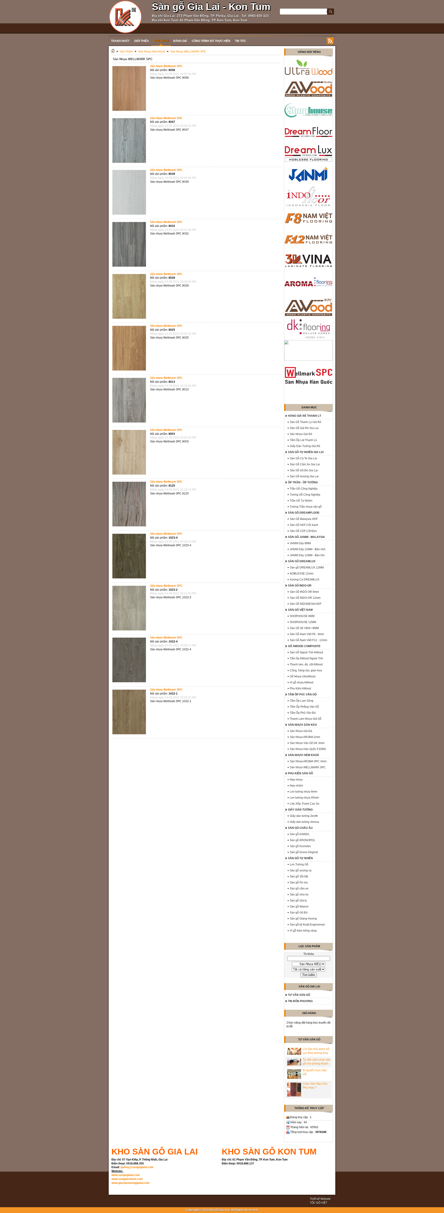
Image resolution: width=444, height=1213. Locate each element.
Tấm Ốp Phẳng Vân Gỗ (304, 706)
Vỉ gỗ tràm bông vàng (303, 930)
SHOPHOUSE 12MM (303, 622)
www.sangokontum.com (127, 1179)
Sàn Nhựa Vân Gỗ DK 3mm (307, 743)
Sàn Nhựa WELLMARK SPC (188, 51)
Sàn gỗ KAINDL (300, 834)
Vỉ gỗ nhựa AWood (301, 682)
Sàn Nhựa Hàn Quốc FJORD (308, 749)
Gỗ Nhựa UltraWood (302, 676)
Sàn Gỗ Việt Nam (300, 609)
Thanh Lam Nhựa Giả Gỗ (305, 718)
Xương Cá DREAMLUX (304, 579)
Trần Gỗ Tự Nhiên (301, 500)
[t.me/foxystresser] (125, 16)
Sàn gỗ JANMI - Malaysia (306, 537)
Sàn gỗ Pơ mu (299, 882)
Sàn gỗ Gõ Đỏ (299, 912)
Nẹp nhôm (296, 785)
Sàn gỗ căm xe (299, 888)
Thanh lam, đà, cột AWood (306, 664)
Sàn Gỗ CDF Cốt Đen (303, 531)
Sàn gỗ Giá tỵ (298, 900)
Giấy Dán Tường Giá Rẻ (305, 446)
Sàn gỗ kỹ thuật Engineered (307, 924)
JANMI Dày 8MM (300, 543)
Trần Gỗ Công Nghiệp (304, 488)
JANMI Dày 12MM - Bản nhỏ (307, 549)
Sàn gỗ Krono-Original (304, 852)
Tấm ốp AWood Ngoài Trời (306, 658)
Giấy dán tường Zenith (304, 816)
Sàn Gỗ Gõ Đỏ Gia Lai (304, 470)
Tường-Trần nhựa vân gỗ (306, 506)
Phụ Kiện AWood (300, 688)
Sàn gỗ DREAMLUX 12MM (307, 567)
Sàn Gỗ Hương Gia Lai (304, 476)
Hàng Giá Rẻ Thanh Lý (304, 415)
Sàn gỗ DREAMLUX (301, 561)
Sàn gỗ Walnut (299, 906)
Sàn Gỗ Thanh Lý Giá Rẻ (305, 422)
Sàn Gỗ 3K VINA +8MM (304, 628)
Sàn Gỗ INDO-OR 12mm (305, 597)
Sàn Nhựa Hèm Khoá (151, 51)
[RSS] (330, 41)
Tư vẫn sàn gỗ (299, 995)
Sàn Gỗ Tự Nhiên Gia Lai (306, 452)
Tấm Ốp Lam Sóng (301, 700)
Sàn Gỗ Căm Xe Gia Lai (305, 464)
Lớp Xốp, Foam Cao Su (304, 803)
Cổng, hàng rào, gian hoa (306, 670)
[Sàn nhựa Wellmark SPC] (130, 111)
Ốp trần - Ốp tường (303, 482)
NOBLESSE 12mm (301, 573)
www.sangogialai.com (125, 1175)
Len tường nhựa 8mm (303, 791)
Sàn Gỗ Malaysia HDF (304, 519)
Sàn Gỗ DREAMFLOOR (303, 512)
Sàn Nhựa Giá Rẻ (301, 434)
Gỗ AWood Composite (304, 646)
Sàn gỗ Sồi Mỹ (299, 876)
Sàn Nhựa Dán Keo (302, 724)
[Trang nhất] (113, 51)
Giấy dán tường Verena (304, 822)
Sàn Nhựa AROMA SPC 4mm (308, 761)
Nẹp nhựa (296, 779)
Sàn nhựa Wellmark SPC (166, 66)
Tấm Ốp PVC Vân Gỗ (302, 694)
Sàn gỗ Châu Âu (300, 828)
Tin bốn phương (300, 1001)
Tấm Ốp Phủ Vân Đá (303, 712)
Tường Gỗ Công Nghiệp (305, 494)
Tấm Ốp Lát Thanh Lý (303, 440)
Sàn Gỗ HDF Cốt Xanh (304, 525)
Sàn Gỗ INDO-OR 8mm (304, 591)
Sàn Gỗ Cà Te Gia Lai (303, 458)
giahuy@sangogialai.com (137, 1167)
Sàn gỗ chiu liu (299, 894)
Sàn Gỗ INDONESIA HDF (305, 603)
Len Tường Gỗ (299, 864)
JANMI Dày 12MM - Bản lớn (307, 555)
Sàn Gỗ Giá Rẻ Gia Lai (304, 428)
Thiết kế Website (320, 1199)
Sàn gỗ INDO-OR (299, 585)
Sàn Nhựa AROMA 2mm (305, 737)
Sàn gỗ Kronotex (300, 846)
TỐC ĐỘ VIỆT (318, 1202)
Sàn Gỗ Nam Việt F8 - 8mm (307, 634)
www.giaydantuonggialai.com (130, 1183)
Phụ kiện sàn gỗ (300, 773)
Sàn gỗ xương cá (300, 870)
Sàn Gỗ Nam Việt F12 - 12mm (308, 640)
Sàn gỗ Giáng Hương (303, 918)
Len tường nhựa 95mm (304, 797)
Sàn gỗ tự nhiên (300, 858)
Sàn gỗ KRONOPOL (302, 840)
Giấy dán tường (300, 809)
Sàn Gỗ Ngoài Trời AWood (306, 652)
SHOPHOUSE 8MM (302, 616)
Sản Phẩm (126, 51)
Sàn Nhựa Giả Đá (301, 731)
